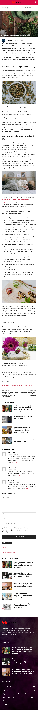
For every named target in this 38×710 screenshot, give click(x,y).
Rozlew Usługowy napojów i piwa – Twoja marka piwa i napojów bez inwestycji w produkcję (23, 408)
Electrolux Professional (9, 552)
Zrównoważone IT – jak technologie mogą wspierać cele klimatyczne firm (23, 574)
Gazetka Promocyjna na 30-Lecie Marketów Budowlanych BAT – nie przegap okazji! (10, 394)
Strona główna (5, 7)
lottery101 (12, 467)
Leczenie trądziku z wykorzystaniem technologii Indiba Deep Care (23, 439)
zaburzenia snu (16, 127)
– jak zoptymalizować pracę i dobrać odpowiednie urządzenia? (23, 605)
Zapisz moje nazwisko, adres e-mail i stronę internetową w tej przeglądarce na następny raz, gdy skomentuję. (17, 530)
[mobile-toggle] (3, 2)
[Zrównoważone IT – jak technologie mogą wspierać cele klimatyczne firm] (7, 575)
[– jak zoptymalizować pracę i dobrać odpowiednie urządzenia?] (7, 606)
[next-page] (6, 613)
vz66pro (11, 480)
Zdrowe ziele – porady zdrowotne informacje (17, 385)
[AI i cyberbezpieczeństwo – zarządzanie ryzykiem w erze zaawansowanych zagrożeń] (7, 586)
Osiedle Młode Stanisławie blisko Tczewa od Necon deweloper (28, 394)
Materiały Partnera (15, 7)
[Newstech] (4, 41)
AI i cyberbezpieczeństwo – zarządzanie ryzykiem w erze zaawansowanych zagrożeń (23, 584)
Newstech (11, 40)
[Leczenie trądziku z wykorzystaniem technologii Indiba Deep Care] (7, 440)
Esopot (4, 547)
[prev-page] (3, 613)
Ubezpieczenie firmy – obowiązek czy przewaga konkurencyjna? (22, 595)
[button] (35, 2)
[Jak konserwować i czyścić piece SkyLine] (7, 419)
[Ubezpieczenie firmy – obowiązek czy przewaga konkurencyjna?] (7, 596)
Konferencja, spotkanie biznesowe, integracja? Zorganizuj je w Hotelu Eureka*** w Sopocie (21, 429)
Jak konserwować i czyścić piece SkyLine (23, 417)
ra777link (11, 452)
